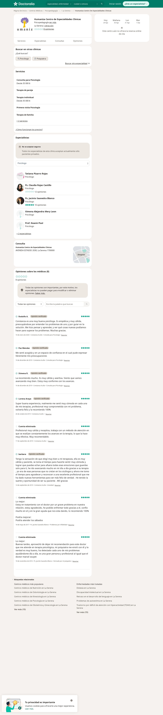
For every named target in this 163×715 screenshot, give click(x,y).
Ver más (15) (20, 609)
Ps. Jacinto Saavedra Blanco (39, 198)
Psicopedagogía (41, 22)
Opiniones (77, 41)
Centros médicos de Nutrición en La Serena (33, 588)
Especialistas (40, 41)
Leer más (29, 708)
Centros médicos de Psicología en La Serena (34, 600)
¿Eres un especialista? (135, 4)
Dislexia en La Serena (86, 588)
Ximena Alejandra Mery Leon (40, 211)
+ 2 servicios (22, 121)
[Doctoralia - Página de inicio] (29, 3)
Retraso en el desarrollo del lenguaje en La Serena (99, 596)
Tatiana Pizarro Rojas (36, 173)
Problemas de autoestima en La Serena (94, 600)
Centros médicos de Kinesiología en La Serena (35, 596)
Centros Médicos (36, 11)
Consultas (59, 41)
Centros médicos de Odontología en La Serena (35, 592)
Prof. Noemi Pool (34, 223)
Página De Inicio (20, 11)
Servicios (22, 41)
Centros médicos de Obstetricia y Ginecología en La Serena (40, 605)
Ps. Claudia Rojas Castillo (38, 185)
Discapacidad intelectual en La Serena (94, 592)
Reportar (64, 335)
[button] (52, 22)
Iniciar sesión (115, 4)
